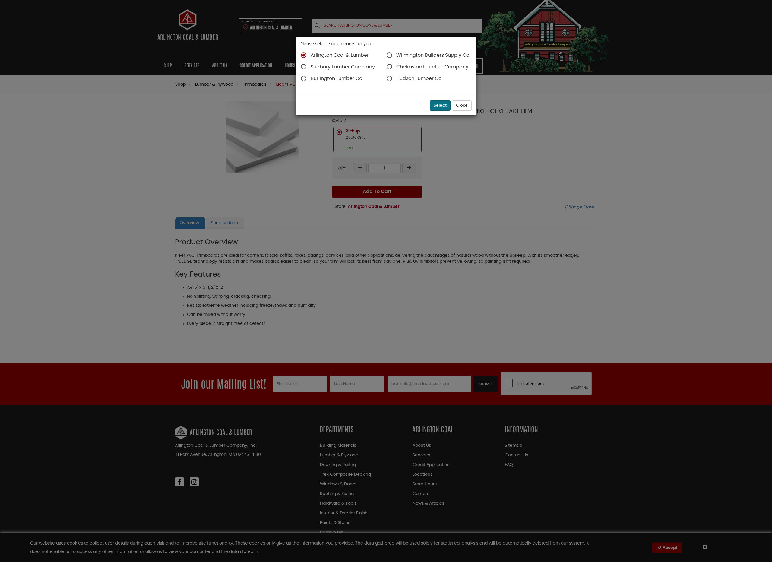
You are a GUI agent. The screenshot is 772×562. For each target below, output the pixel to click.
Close (462, 105)
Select (440, 105)
